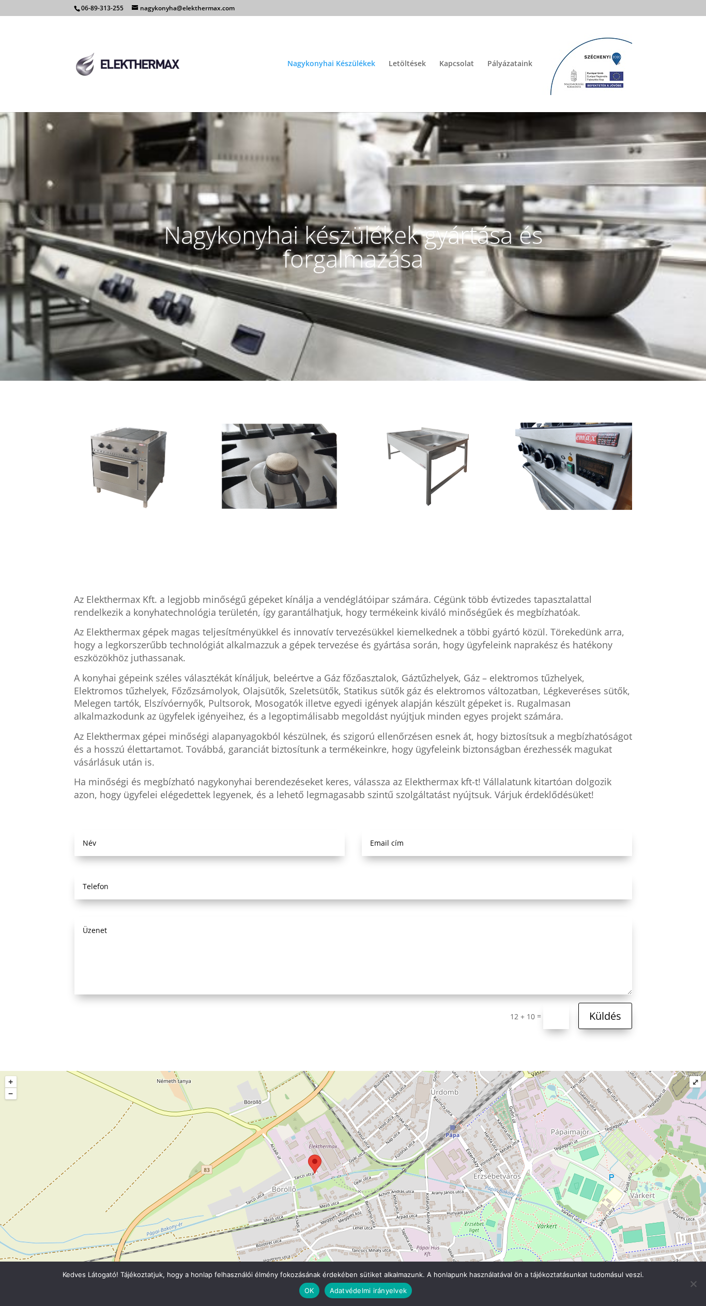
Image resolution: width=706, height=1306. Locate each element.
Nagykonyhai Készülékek (331, 64)
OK (309, 1290)
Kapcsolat (456, 64)
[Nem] (693, 1284)
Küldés (605, 1016)
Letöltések (407, 64)
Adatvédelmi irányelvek (368, 1290)
